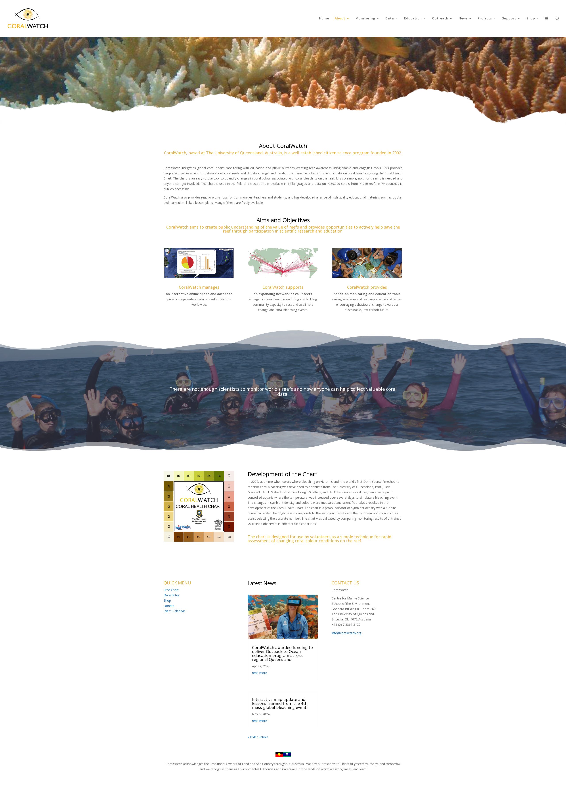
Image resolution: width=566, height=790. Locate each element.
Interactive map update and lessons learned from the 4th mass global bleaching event (279, 703)
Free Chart (171, 590)
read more (259, 673)
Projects (485, 18)
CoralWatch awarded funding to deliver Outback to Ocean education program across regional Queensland (282, 653)
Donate (169, 606)
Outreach (440, 18)
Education (413, 18)
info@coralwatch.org (346, 633)
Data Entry (171, 595)
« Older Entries (258, 737)
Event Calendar (174, 611)
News (463, 18)
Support (509, 18)
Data (389, 18)
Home (324, 18)
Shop (530, 18)
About (340, 18)
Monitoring (365, 18)
